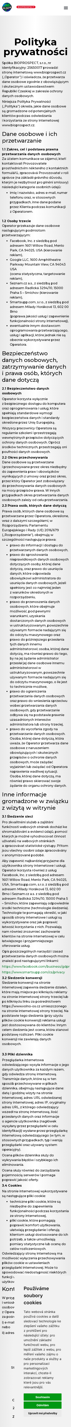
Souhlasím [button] (43, 1397)
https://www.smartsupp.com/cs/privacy (33, 972)
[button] (66, 8)
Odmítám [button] (42, 1405)
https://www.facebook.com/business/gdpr (36, 966)
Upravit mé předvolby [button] (42, 1413)
